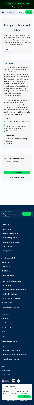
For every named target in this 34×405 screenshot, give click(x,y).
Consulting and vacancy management (13, 354)
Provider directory (7, 323)
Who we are (5, 262)
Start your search (6, 229)
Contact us (4, 318)
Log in (3, 331)
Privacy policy (5, 375)
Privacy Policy (23, 393)
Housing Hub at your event (10, 307)
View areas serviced (17, 177)
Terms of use (5, 370)
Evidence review (6, 246)
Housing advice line (7, 251)
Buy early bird (17, 7)
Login (29, 12)
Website (15, 161)
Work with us (5, 266)
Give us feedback (7, 327)
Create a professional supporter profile (13, 289)
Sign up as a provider (8, 346)
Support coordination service (10, 242)
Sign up (20, 12)
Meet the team (6, 271)
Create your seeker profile (9, 233)
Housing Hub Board (7, 275)
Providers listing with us (9, 238)
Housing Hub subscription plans (11, 350)
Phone (7, 161)
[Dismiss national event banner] (32, 2)
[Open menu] (2, 12)
